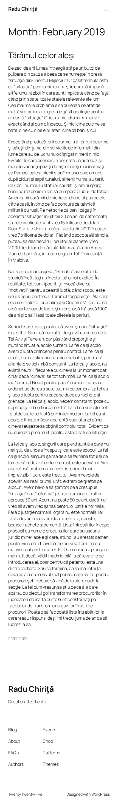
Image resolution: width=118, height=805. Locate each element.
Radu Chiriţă (22, 8)
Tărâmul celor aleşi (41, 55)
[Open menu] (106, 9)
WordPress (100, 794)
